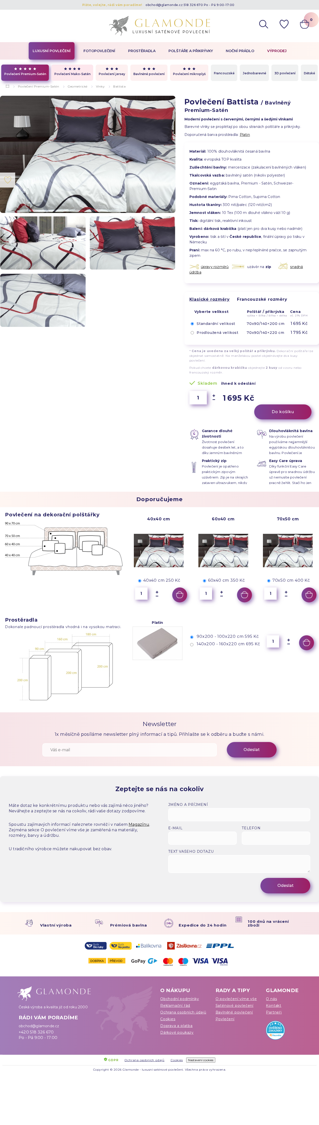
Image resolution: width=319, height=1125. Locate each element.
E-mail (175, 828)
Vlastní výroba (56, 925)
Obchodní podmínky (179, 999)
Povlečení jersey (112, 74)
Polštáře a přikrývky (190, 51)
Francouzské (224, 73)
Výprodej (277, 51)
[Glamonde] (7, 86)
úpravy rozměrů (215, 267)
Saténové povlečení (234, 1005)
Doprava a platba (176, 1026)
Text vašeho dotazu (191, 851)
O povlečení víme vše (236, 999)
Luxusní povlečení (52, 51)
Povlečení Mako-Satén (72, 74)
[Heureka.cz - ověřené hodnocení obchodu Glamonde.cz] (283, 1031)
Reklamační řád (175, 1005)
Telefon (251, 828)
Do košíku (283, 411)
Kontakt (273, 1005)
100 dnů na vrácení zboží (268, 923)
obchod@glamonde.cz (164, 5)
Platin (245, 134)
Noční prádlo (240, 51)
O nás (271, 999)
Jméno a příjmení (188, 804)
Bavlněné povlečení (149, 74)
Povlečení (225, 1019)
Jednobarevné (254, 73)
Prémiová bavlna (128, 925)
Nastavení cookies (200, 1060)
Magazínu (139, 824)
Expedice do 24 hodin (202, 925)
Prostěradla (142, 51)
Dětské (309, 73)
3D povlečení (285, 73)
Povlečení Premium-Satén (25, 74)
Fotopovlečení (99, 51)
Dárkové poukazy (177, 1032)
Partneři (274, 1012)
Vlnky (100, 86)
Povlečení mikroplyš (189, 74)
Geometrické (77, 86)
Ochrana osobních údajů (183, 1012)
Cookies (167, 1019)
